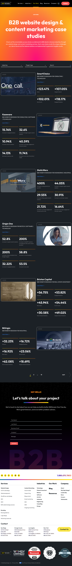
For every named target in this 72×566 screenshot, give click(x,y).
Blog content (27, 496)
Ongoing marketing (29, 507)
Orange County (18, 528)
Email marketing (28, 499)
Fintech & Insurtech (42, 490)
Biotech (39, 492)
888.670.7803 (17, 535)
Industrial (39, 499)
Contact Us (64, 529)
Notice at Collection (36, 563)
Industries (28, 3)
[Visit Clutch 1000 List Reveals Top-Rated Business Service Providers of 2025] (64, 553)
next (63, 375)
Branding (3, 510)
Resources (47, 3)
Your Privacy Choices (26, 563)
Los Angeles (32, 528)
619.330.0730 (4, 535)
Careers (63, 497)
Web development (5, 493)
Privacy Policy (15, 563)
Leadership (64, 492)
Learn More (40, 82)
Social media (27, 490)
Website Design (5, 488)
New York (46, 528)
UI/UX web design (5, 490)
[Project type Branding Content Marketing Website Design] (36, 65)
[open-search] (59, 3)
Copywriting (27, 493)
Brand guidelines (5, 512)
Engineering (40, 501)
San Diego (3, 528)
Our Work (36, 3)
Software (39, 495)
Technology (40, 488)
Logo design (4, 515)
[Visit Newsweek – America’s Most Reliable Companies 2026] (34, 553)
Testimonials (64, 499)
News (62, 495)
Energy (39, 506)
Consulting (39, 504)
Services (20, 3)
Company (53, 3)
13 (41, 375)
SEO (2, 499)
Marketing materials (6, 518)
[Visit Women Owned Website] (19, 553)
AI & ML (39, 497)
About (62, 488)
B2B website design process (8, 504)
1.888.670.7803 (64, 475)
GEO (2, 502)
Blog (41, 3)
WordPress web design (6, 496)
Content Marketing (29, 488)
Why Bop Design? (65, 490)
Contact (65, 3)
